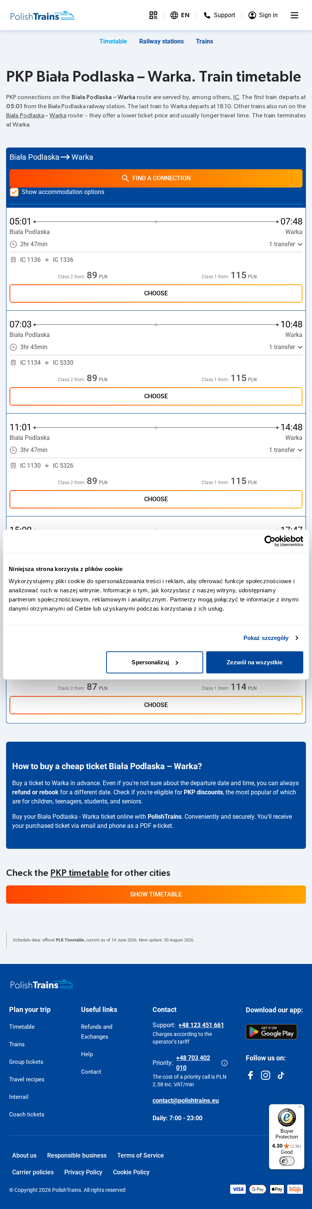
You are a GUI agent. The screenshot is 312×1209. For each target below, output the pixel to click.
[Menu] (294, 15)
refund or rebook (35, 792)
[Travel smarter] (153, 15)
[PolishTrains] (42, 983)
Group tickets (26, 1061)
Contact (91, 1071)
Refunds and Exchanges (96, 1031)
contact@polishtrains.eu (186, 1100)
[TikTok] (280, 1075)
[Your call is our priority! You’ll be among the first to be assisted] (224, 1063)
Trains (204, 41)
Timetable (113, 41)
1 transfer (282, 244)
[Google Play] (271, 1031)
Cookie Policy (131, 1172)
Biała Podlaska (25, 115)
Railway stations (161, 41)
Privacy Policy (83, 1172)
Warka (57, 115)
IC (236, 97)
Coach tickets (27, 1114)
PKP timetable (79, 873)
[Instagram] (265, 1075)
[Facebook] (250, 1075)
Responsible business (77, 1155)
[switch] (286, 1161)
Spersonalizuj (150, 662)
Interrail (19, 1097)
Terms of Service (140, 1155)
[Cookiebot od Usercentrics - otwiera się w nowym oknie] (270, 541)
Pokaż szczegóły (266, 638)
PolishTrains (164, 816)
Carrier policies (33, 1172)
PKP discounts (203, 792)
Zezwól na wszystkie (254, 662)
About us (24, 1155)
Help (87, 1054)
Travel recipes (27, 1079)
